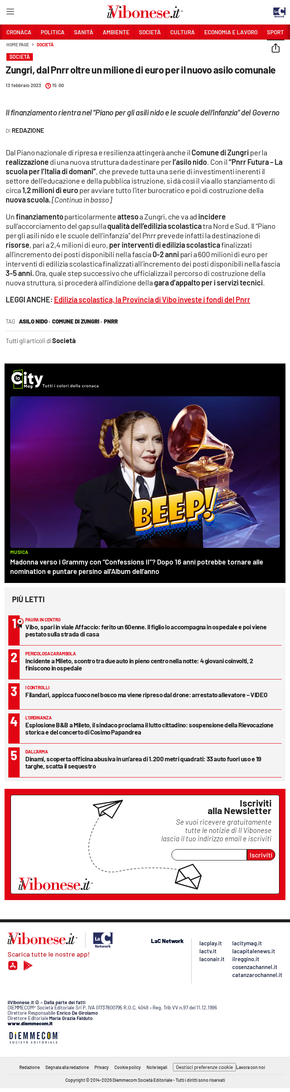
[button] (275, 49)
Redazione (29, 1067)
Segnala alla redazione (67, 1067)
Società (45, 44)
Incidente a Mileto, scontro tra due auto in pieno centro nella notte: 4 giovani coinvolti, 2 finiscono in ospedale (139, 664)
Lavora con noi (250, 1067)
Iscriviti (261, 855)
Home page (17, 44)
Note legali (157, 1067)
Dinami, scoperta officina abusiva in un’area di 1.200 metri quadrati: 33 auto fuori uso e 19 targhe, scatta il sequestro (143, 762)
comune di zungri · (77, 321)
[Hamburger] (10, 13)
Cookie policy (127, 1067)
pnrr (111, 321)
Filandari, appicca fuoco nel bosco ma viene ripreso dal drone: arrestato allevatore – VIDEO (146, 694)
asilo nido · (34, 321)
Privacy (101, 1067)
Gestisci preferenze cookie (204, 1067)
